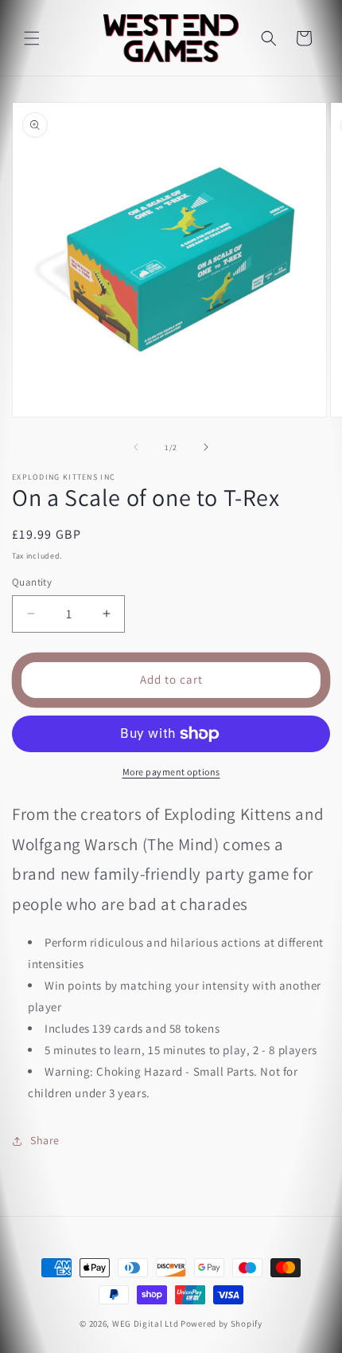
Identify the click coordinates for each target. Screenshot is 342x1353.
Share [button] (45, 1140)
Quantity (32, 582)
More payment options (171, 772)
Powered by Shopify (221, 1323)
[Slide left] (136, 447)
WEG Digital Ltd (145, 1323)
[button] (31, 38)
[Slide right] (205, 447)
